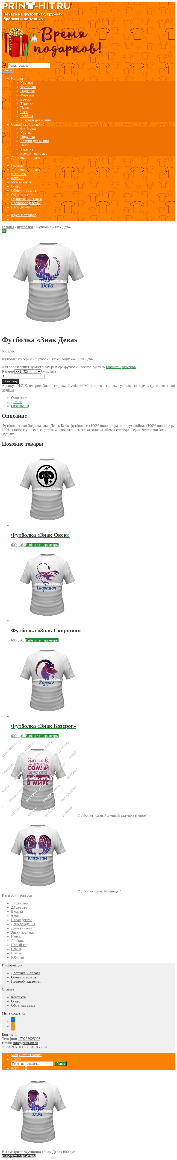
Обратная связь (23, 195)
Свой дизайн (21, 207)
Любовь (17, 941)
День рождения (23, 924)
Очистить (48, 371)
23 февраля (19, 907)
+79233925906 (29, 1039)
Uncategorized (21, 920)
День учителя (21, 928)
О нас (15, 186)
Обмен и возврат (24, 190)
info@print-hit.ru (25, 1043)
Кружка (26, 133)
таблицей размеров (121, 367)
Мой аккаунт (21, 182)
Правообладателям (26, 203)
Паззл (24, 145)
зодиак (110, 386)
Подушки (27, 91)
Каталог (17, 78)
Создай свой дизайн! (27, 124)
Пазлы (25, 108)
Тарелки (26, 103)
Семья (16, 949)
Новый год (19, 945)
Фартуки (27, 95)
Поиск (16, 1059)
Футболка (28, 128)
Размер (8, 371)
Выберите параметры (42, 545)
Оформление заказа (26, 199)
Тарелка (26, 149)
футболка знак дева (133, 386)
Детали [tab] (16, 402)
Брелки (26, 99)
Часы (24, 112)
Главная (17, 165)
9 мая (15, 916)
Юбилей (17, 957)
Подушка (27, 137)
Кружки (26, 83)
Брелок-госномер (33, 153)
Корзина (17, 178)
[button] (4, 231)
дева (100, 386)
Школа (16, 953)
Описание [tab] (19, 398)
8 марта (17, 911)
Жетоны (26, 116)
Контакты (19, 174)
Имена (16, 936)
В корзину (11, 381)
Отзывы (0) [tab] (20, 406)
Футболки (28, 87)
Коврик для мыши (34, 141)
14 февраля (19, 903)
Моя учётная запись (26, 1055)
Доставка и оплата (25, 158)
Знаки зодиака (54, 386)
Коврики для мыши (35, 120)
